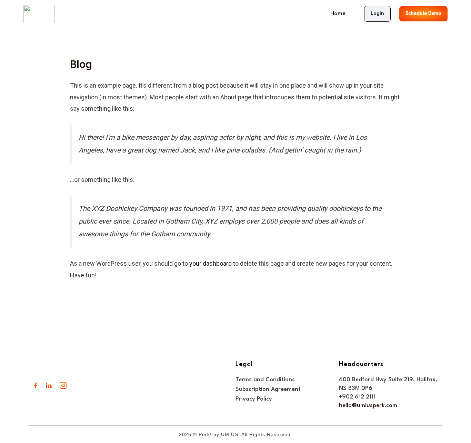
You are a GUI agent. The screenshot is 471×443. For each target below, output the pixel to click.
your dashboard (210, 263)
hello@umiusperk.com (368, 405)
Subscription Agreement (268, 389)
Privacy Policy (254, 399)
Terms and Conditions (265, 380)
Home (337, 14)
